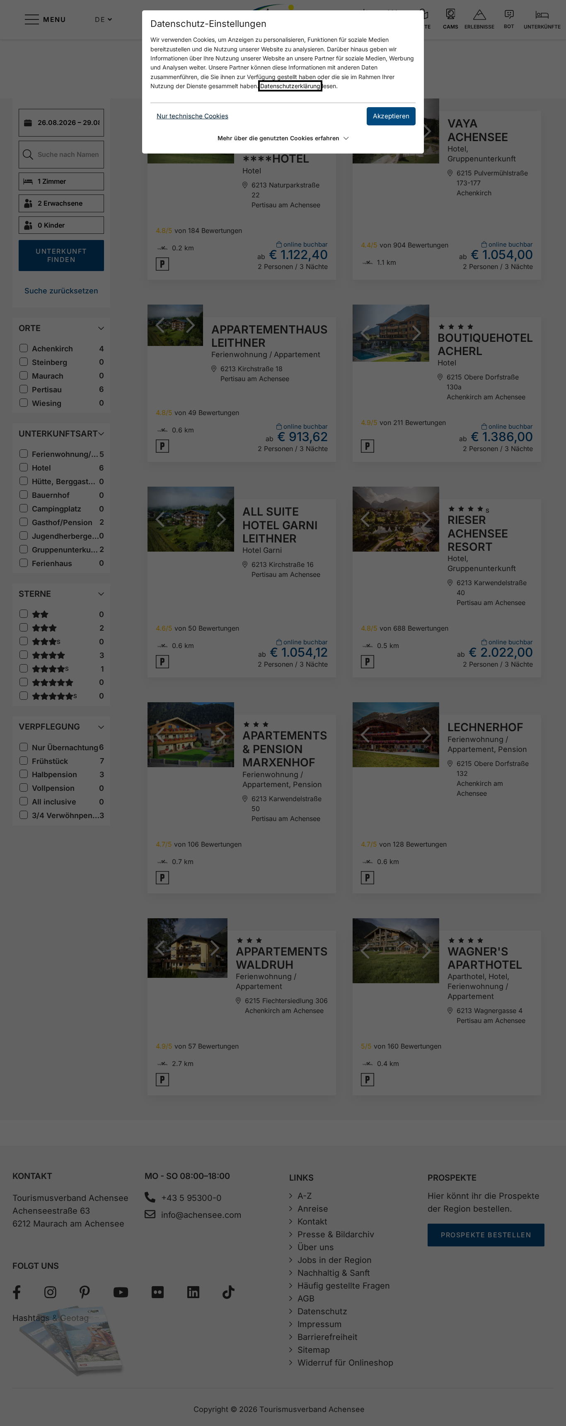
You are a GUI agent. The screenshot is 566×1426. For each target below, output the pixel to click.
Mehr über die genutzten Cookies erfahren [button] (278, 138)
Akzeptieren (391, 116)
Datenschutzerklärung (290, 85)
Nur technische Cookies (192, 116)
